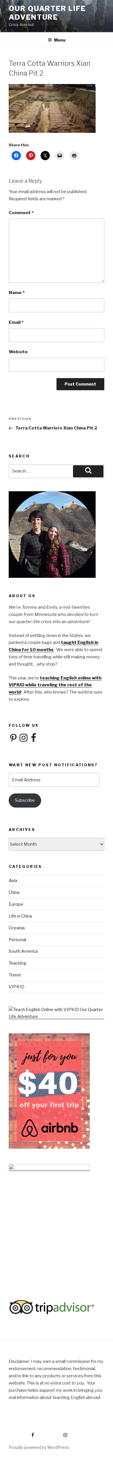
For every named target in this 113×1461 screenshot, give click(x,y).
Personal (17, 939)
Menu (59, 40)
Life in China (20, 916)
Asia (13, 880)
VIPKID (16, 986)
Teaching (17, 963)
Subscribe (25, 800)
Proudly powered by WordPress (39, 1447)
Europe (16, 904)
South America (23, 951)
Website (18, 351)
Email (16, 322)
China (14, 892)
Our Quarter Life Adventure (47, 12)
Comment (21, 212)
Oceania (17, 928)
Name (17, 292)
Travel (15, 975)
